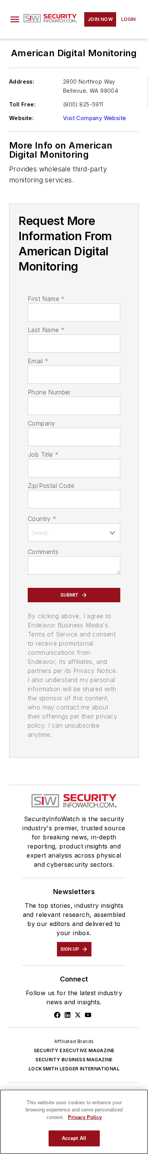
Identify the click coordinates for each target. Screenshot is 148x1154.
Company (41, 423)
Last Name (46, 330)
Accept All (74, 1138)
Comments (43, 552)
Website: (21, 118)
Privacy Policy (85, 1117)
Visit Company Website (94, 118)
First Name (46, 298)
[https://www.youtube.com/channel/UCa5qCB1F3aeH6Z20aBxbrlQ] (88, 1015)
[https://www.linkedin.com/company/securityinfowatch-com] (67, 1015)
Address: (21, 81)
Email (38, 361)
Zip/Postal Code (51, 485)
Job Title (43, 454)
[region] (74, 1121)
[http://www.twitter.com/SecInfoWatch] (78, 1015)
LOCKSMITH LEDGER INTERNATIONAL (74, 1069)
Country (42, 518)
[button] (14, 19)
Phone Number (49, 392)
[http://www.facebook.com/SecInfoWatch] (57, 1015)
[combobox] (74, 532)
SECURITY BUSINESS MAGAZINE (73, 1059)
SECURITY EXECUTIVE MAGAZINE (74, 1050)
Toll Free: (22, 104)
